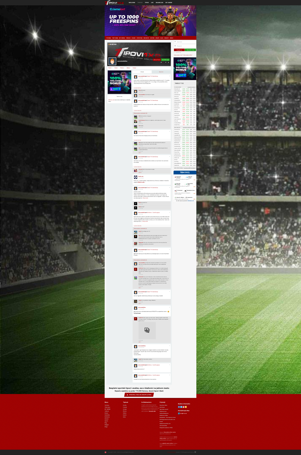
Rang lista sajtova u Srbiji (166, 427)
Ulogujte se (179, 50)
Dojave (133, 38)
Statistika (139, 38)
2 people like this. (137, 88)
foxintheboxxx (142, 120)
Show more (145, 198)
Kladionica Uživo (164, 415)
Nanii (140, 202)
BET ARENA (122, 38)
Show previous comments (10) (140, 113)
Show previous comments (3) (140, 260)
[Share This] (166, 62)
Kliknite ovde (111, 100)
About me (161, 72)
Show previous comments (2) (140, 228)
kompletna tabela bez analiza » (189, 127)
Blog (161, 38)
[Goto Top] (195, 452)
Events (124, 415)
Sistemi (152, 38)
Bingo (171, 38)
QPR (139, 235)
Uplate (157, 38)
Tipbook (128, 38)
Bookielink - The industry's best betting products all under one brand (168, 419)
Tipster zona (119, 96)
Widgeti (166, 38)
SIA (139, 116)
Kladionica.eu (163, 411)
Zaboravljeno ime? (178, 55)
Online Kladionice (164, 413)
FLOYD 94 (141, 268)
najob (140, 231)
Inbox (124, 417)
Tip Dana (108, 38)
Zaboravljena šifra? (187, 55)
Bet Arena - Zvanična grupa (153, 212)
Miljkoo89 (141, 242)
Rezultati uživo (163, 405)
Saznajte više (152, 411)
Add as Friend (157, 60)
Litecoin (140, 169)
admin (140, 300)
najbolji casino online (167, 443)
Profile (124, 405)
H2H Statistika (163, 425)
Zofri (140, 90)
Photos (122, 68)
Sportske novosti (164, 409)
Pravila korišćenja (172, 452)
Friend (116, 68)
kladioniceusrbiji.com (165, 423)
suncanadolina (142, 76)
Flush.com (140, 176)
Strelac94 (141, 277)
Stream (142, 72)
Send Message (165, 60)
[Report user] (168, 62)
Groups (135, 68)
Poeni (110, 68)
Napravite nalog (190, 50)
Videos (128, 68)
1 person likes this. (137, 110)
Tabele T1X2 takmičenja (152, 76)
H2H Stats (162, 407)
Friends (125, 407)
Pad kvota (146, 38)
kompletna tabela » (191, 87)
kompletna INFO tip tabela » (189, 168)
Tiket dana (115, 38)
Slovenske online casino (170, 432)
